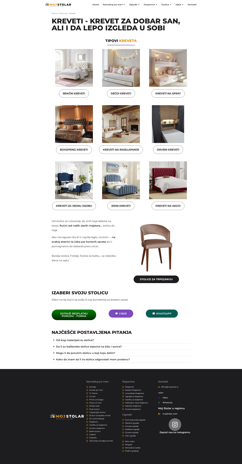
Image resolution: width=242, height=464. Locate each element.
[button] (121, 340)
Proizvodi (63, 13)
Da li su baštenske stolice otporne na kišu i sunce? (89, 346)
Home (54, 13)
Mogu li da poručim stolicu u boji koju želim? (85, 353)
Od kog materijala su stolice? (75, 340)
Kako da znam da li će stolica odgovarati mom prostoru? (93, 359)
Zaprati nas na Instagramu (175, 432)
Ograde (127, 414)
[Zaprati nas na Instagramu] (175, 424)
